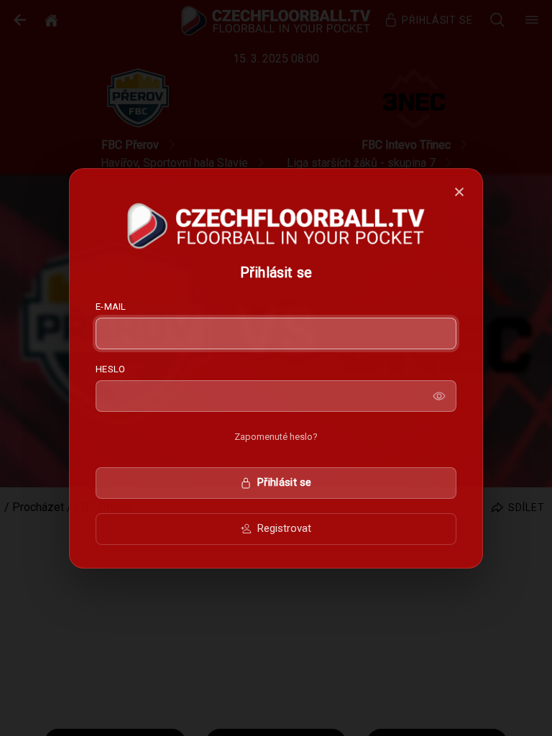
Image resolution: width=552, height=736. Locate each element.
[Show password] (439, 396)
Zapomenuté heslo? (276, 436)
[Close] (459, 192)
